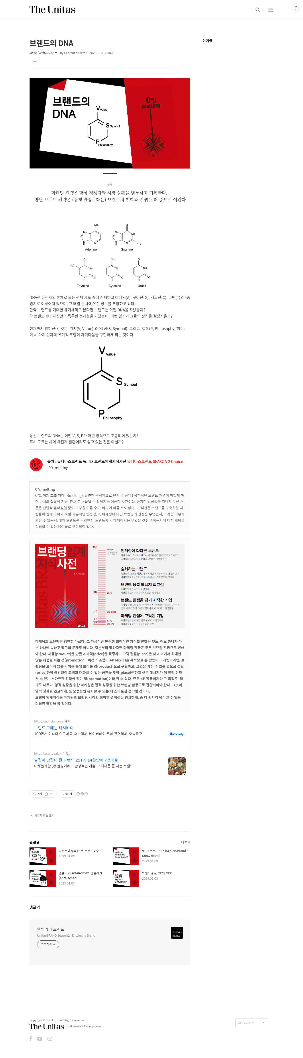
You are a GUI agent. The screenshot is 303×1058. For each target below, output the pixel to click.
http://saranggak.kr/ (49, 753)
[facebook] (31, 1039)
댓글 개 (35, 907)
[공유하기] (46, 794)
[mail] (49, 1039)
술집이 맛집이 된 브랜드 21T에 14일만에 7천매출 (76, 760)
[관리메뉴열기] (295, 7)
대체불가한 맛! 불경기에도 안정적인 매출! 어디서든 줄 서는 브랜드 (83, 765)
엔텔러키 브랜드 (50, 929)
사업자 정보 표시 (44, 815)
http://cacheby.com (48, 721)
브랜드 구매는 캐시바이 (54, 727)
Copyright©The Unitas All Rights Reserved (58, 1020)
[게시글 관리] (52, 794)
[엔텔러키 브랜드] (52, 9)
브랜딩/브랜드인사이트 (43, 52)
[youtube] (39, 1039)
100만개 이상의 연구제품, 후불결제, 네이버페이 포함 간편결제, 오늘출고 (88, 733)
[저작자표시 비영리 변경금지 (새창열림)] (82, 794)
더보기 (185, 842)
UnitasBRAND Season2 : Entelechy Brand (66, 935)
